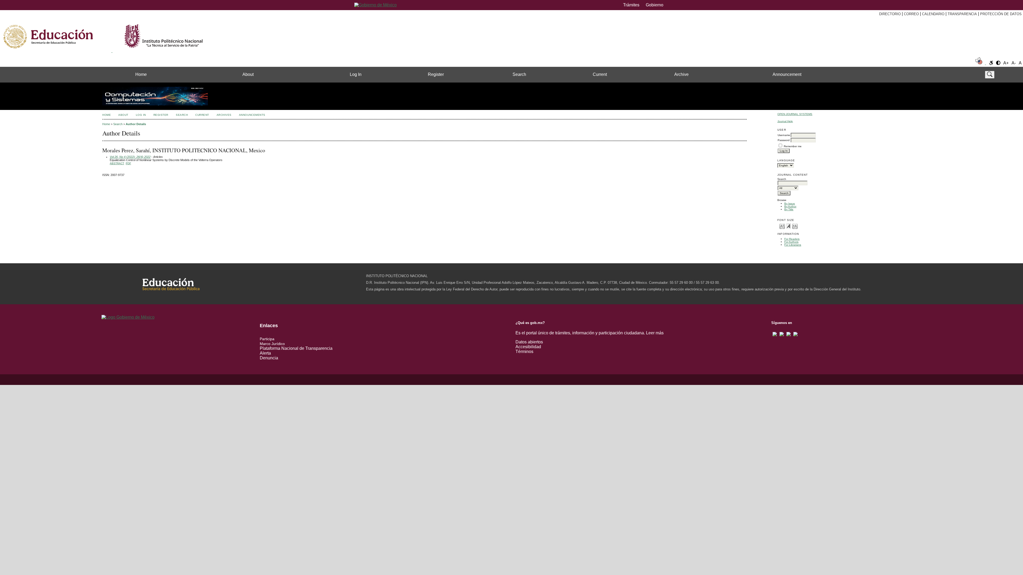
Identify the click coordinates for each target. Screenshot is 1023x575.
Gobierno (654, 5)
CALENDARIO (933, 14)
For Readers (791, 238)
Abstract (117, 163)
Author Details (136, 124)
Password (784, 140)
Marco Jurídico (272, 344)
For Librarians (792, 244)
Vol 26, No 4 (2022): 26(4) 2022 (130, 156)
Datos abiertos (529, 342)
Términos (524, 351)
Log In (356, 74)
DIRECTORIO (890, 14)
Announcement (787, 74)
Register (436, 74)
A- (1014, 63)
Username (784, 135)
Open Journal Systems (794, 114)
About (248, 74)
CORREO (911, 14)
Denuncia (269, 358)
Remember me (793, 146)
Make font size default (788, 226)
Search (519, 74)
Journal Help (785, 121)
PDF (128, 163)
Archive (681, 74)
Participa (267, 339)
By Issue (789, 203)
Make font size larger (795, 226)
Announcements (252, 114)
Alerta (265, 353)
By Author (790, 206)
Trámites (631, 5)
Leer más (655, 333)
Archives (224, 114)
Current (600, 74)
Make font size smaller (782, 226)
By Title (788, 209)
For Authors (791, 241)
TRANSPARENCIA (962, 14)
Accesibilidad (528, 346)
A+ (1006, 63)
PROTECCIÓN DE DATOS (1001, 14)
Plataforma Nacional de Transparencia (296, 348)
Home (141, 74)
